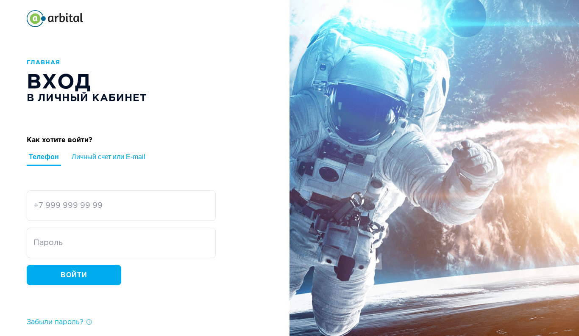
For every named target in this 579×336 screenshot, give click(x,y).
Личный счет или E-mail (108, 156)
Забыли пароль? (55, 322)
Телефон (44, 156)
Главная (43, 62)
